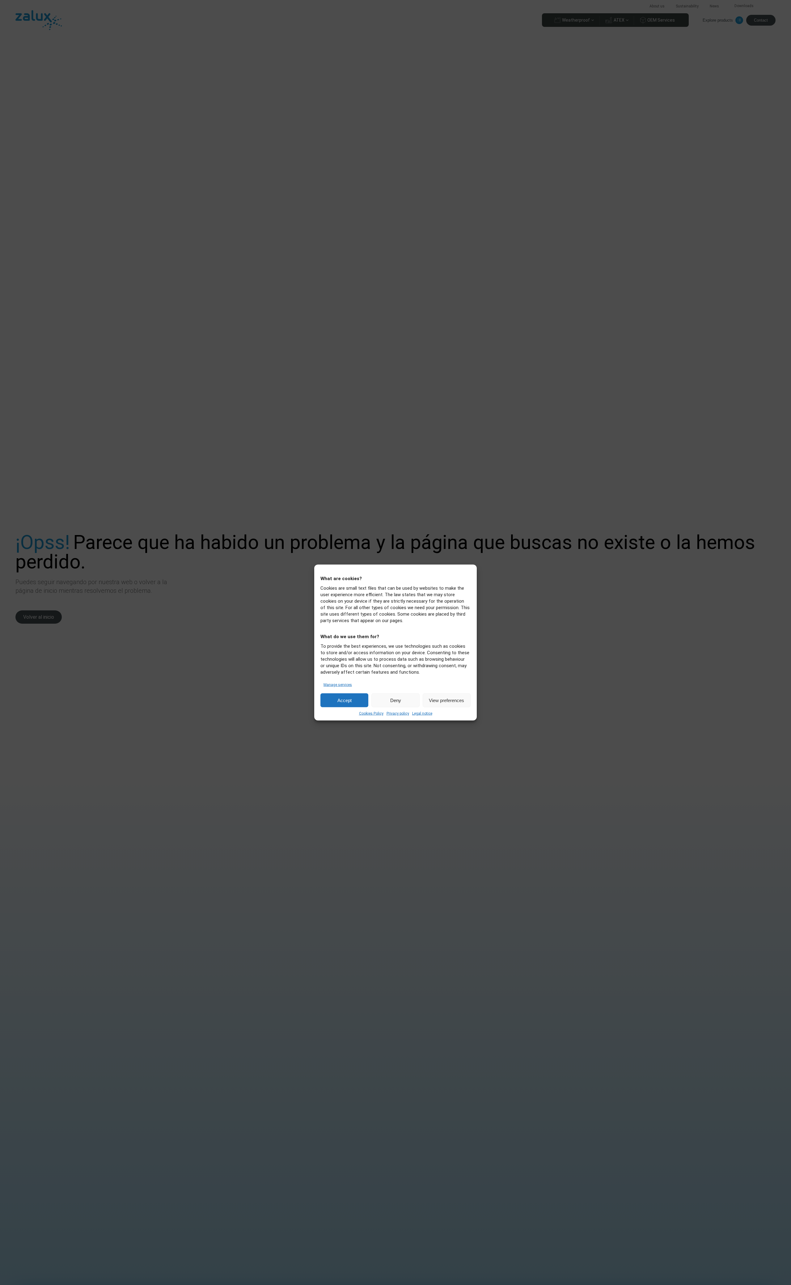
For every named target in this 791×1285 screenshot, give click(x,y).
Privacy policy (398, 713)
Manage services (338, 685)
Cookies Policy (371, 713)
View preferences (446, 700)
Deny (395, 700)
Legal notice (422, 713)
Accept (344, 700)
